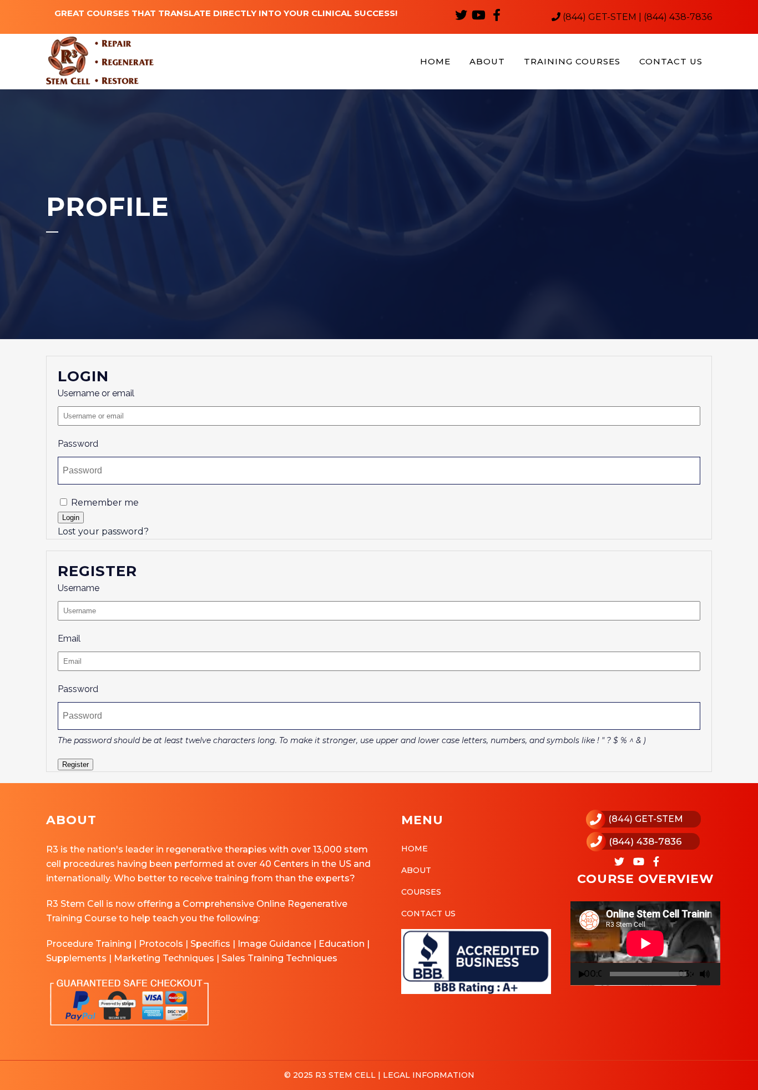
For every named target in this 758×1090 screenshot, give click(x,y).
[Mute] (705, 974)
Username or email (96, 393)
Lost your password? (103, 531)
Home (414, 849)
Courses (421, 892)
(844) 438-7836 (645, 841)
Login (70, 517)
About (416, 870)
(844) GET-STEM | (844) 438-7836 (636, 17)
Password (78, 443)
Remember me (104, 502)
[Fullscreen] (718, 974)
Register (75, 764)
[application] (645, 943)
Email (69, 638)
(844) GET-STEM (645, 819)
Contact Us (428, 914)
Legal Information (427, 1075)
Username (78, 588)
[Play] (582, 974)
